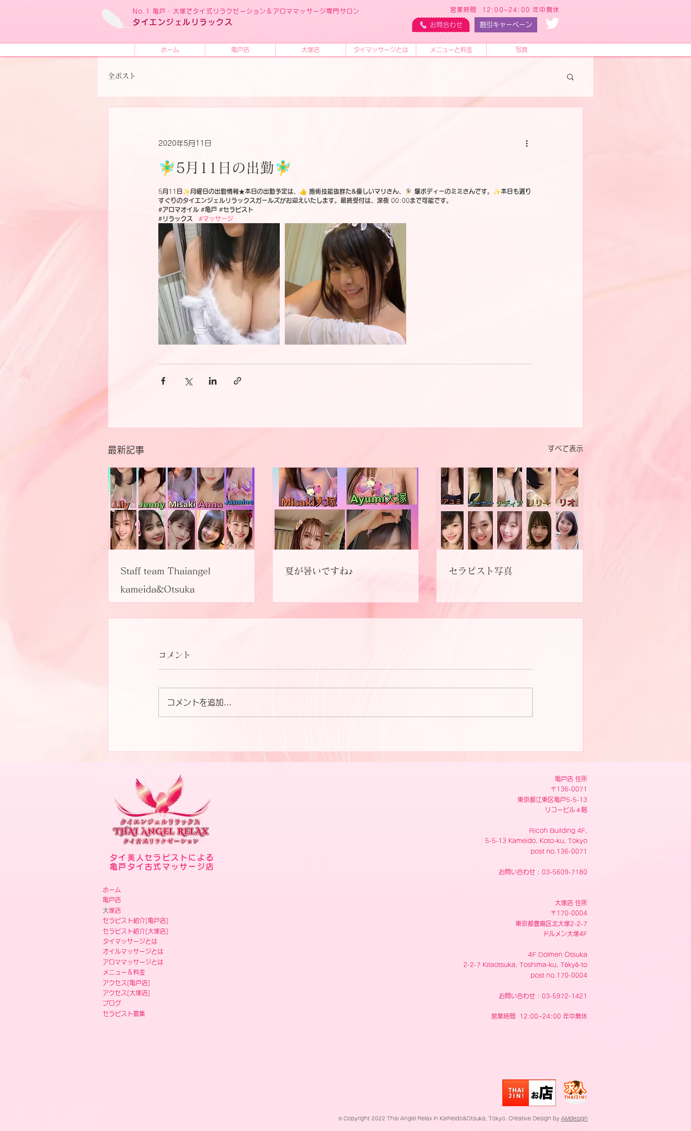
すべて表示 (565, 448)
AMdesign (574, 1118)
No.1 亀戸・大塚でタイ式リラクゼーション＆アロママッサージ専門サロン (246, 11)
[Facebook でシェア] (163, 381)
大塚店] (158, 931)
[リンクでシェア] (237, 381)
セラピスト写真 (480, 570)
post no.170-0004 (559, 975)
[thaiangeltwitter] (552, 23)
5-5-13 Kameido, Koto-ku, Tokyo (536, 840)
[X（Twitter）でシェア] (188, 381)
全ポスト (122, 75)
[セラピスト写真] (510, 509)
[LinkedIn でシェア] (213, 381)
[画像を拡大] (219, 284)
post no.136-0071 (559, 851)
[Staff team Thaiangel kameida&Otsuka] (181, 509)
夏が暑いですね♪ (319, 570)
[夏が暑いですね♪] (346, 509)
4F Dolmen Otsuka (557, 954)
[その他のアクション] (527, 144)
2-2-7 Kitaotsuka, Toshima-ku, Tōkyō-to (525, 964)
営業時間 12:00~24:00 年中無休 (504, 10)
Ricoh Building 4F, (558, 830)
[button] (570, 76)
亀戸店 (112, 900)
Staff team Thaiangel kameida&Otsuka (165, 580)
